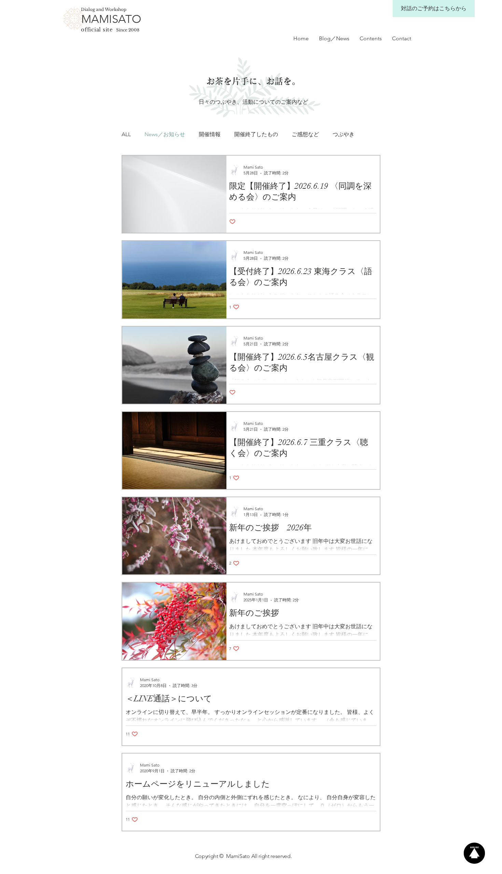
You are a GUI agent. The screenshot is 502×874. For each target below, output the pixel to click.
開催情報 (210, 134)
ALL (126, 134)
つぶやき (343, 134)
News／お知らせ (164, 134)
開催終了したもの (256, 134)
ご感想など (305, 134)
